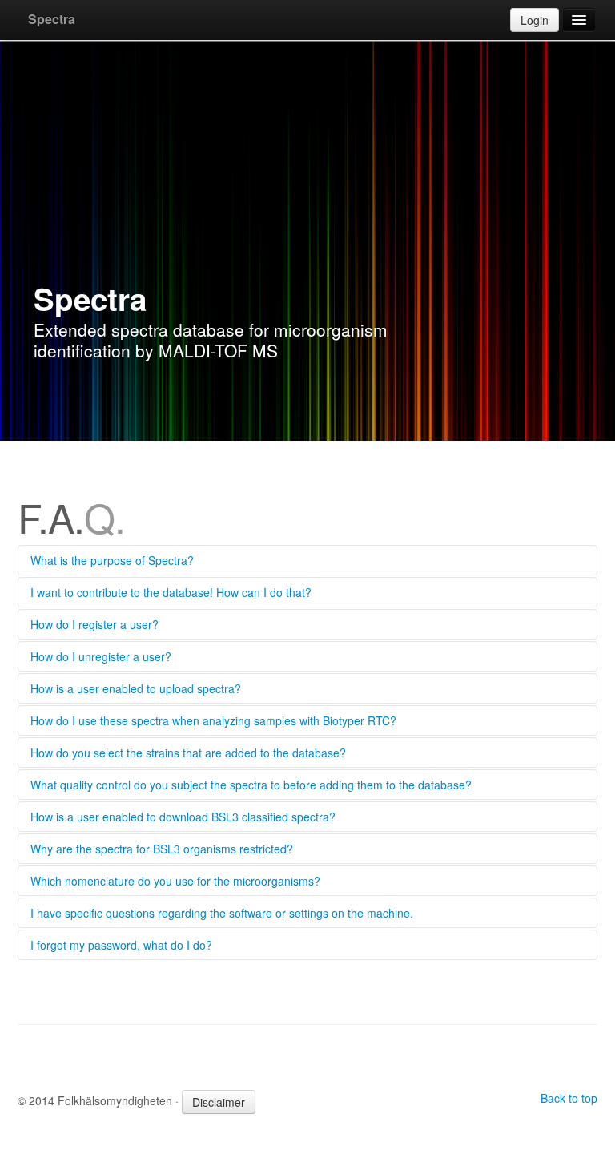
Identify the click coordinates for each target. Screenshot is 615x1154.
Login (535, 20)
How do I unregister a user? (100, 656)
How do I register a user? (94, 624)
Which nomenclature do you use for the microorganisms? (175, 881)
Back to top (569, 1098)
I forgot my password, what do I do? (121, 945)
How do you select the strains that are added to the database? (188, 752)
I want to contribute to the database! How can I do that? (171, 592)
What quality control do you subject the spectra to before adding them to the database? (251, 785)
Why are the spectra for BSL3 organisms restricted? (161, 849)
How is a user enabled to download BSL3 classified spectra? (183, 817)
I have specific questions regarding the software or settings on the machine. (221, 913)
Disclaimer (218, 1102)
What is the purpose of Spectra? (112, 560)
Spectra (51, 19)
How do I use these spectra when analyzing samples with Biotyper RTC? (213, 720)
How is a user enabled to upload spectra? (135, 688)
